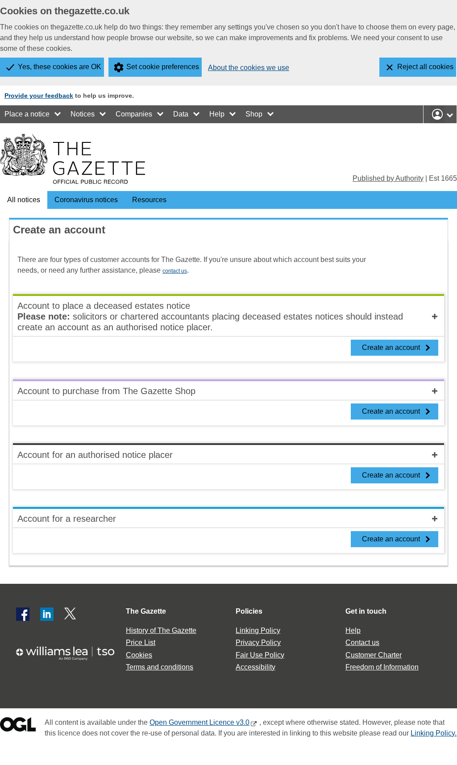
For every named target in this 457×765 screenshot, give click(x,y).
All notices (23, 200)
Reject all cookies (425, 67)
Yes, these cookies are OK (59, 67)
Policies (249, 611)
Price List (140, 642)
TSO (69, 653)
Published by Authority (388, 178)
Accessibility (255, 667)
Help (216, 114)
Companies (134, 114)
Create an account (391, 347)
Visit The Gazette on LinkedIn (47, 614)
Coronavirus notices (86, 200)
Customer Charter (373, 655)
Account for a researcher (66, 519)
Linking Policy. (434, 733)
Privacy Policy (258, 642)
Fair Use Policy (260, 655)
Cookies (139, 655)
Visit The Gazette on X (71, 614)
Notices (83, 114)
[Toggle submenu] (58, 114)
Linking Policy (258, 630)
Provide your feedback (38, 95)
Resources (149, 200)
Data (180, 114)
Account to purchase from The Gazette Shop (106, 391)
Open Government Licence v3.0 (199, 722)
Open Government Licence (18, 726)
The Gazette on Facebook (22, 614)
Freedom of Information (382, 667)
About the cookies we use (248, 67)
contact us (174, 271)
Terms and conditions (159, 667)
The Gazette (146, 611)
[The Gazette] (72, 159)
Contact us (362, 642)
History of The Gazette (161, 630)
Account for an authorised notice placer (95, 455)
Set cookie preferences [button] (162, 67)
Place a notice (27, 114)
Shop (253, 114)
